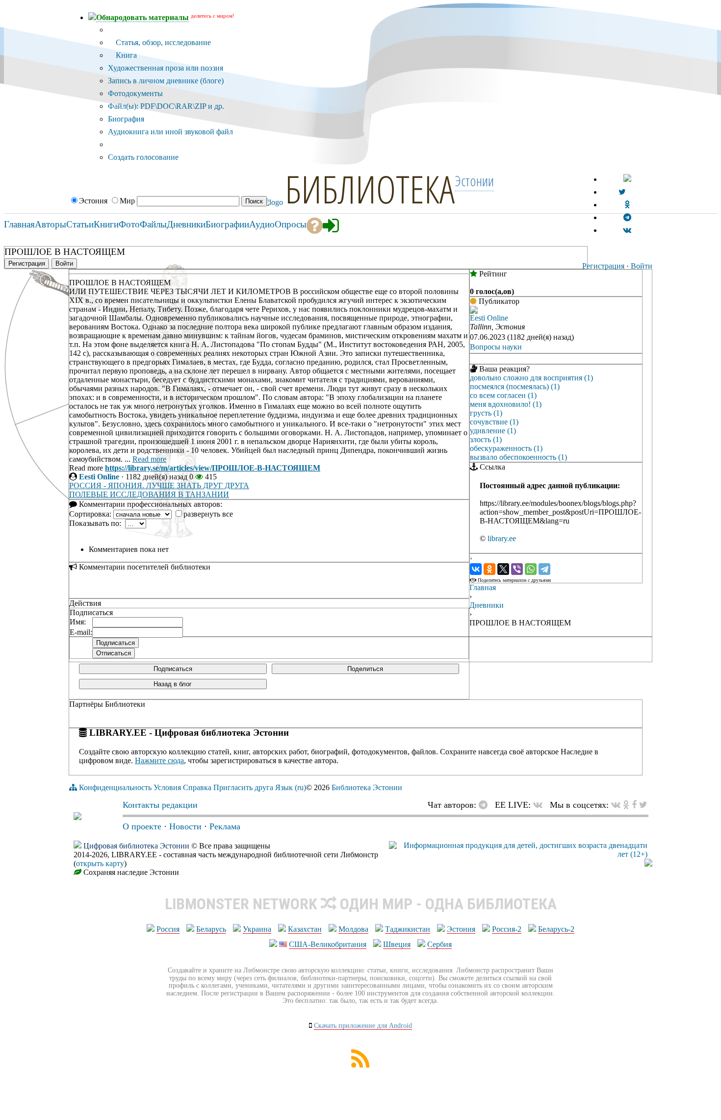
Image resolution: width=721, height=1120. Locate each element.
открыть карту (100, 863)
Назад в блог (173, 684)
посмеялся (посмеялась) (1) (515, 386)
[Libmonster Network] (518, 854)
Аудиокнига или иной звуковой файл (170, 131)
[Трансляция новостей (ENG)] (622, 192)
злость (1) (486, 439)
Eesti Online (99, 477)
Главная (482, 587)
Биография (126, 119)
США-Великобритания (327, 944)
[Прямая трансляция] (540, 805)
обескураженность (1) (506, 448)
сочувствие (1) (494, 422)
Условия (167, 787)
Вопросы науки (496, 347)
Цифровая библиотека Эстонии (136, 846)
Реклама (224, 826)
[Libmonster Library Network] (648, 864)
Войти (641, 266)
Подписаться (173, 668)
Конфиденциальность (115, 787)
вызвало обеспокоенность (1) (518, 457)
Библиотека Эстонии (367, 787)
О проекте (142, 826)
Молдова (353, 929)
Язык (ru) (290, 787)
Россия (168, 929)
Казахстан (305, 929)
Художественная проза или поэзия (165, 68)
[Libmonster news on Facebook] (634, 805)
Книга (125, 55)
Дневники (486, 605)
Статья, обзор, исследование (162, 42)
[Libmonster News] (643, 805)
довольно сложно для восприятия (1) (531, 377)
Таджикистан (407, 929)
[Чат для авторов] (485, 805)
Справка (197, 787)
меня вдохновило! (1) (505, 404)
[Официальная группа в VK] (627, 230)
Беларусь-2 (556, 929)
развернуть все (208, 514)
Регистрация (603, 266)
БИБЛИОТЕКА (370, 189)
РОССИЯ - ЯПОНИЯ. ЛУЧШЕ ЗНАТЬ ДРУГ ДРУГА (159, 485)
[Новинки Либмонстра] (626, 805)
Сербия (439, 944)
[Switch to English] (627, 179)
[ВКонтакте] (476, 569)
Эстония (461, 929)
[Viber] (517, 569)
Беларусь (211, 929)
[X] (503, 569)
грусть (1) (486, 413)
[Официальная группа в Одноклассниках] (627, 204)
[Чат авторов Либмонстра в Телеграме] (627, 217)
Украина (257, 929)
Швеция (397, 944)
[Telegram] (544, 569)
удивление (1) (493, 430)
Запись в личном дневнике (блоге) (166, 80)
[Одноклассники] (489, 569)
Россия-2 (506, 929)
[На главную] (77, 817)
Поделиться (365, 668)
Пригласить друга (243, 787)
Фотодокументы (135, 93)
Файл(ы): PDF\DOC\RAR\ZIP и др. (166, 106)
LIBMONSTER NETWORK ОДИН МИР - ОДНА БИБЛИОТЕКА (361, 904)
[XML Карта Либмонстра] (360, 1065)
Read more (149, 459)
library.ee (502, 538)
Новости (185, 826)
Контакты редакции (160, 805)
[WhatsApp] (531, 569)
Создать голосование (143, 157)
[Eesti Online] (474, 311)
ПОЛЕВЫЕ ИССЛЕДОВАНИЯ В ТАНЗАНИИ (149, 494)
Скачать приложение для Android (363, 1025)
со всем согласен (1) (503, 395)
